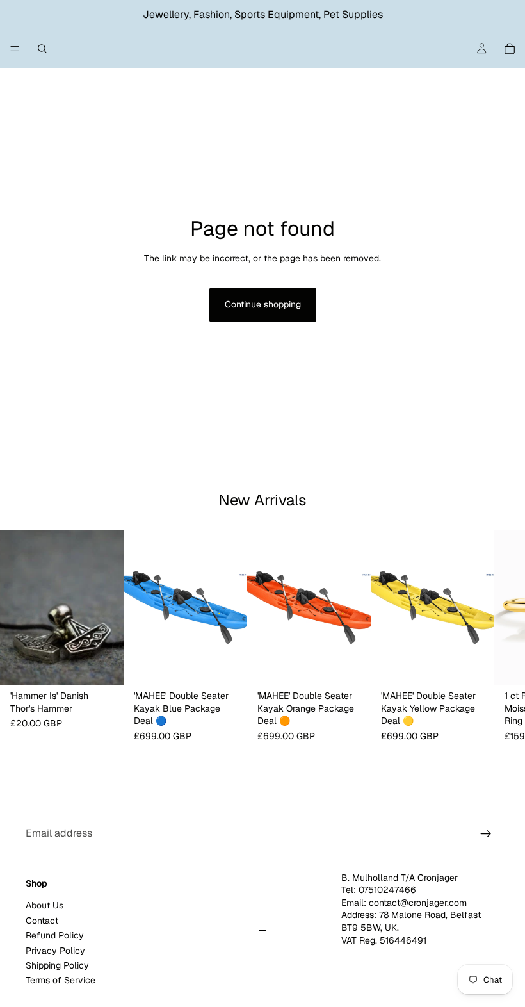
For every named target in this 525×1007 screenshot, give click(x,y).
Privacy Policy (55, 950)
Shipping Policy (57, 964)
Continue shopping (263, 304)
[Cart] (510, 49)
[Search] (42, 49)
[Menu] (14, 48)
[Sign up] (485, 834)
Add (114, 665)
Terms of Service (60, 980)
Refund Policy (55, 935)
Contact (42, 920)
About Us (44, 905)
